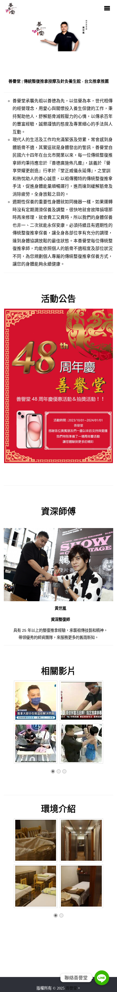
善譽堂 (71, 988)
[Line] (101, 977)
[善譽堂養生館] (11, 8)
